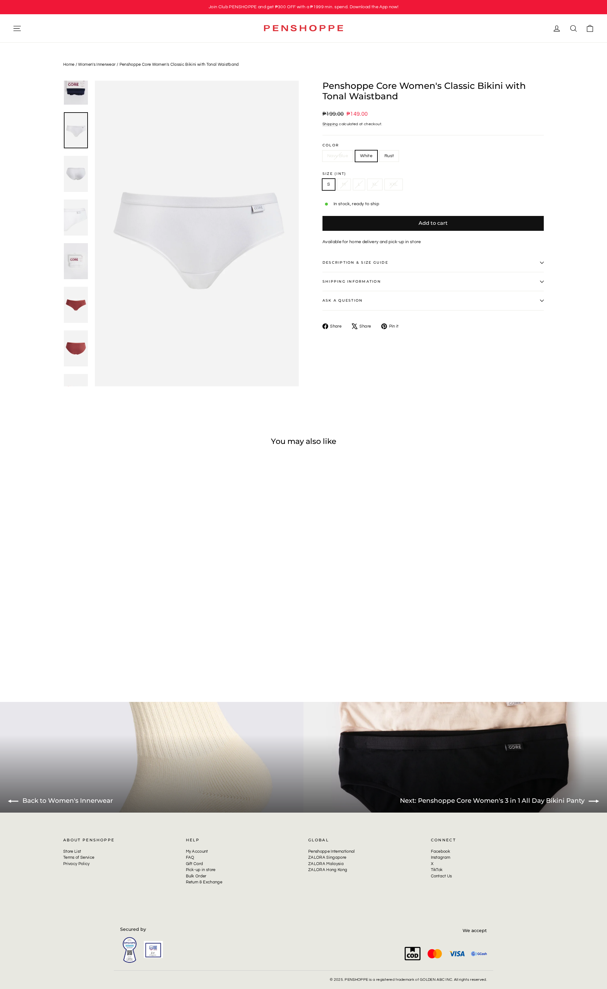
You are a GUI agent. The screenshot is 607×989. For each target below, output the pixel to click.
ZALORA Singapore (327, 857)
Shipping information (351, 281)
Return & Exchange (204, 882)
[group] (303, 7)
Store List (72, 851)
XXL (393, 184)
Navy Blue (337, 156)
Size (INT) (334, 174)
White (366, 156)
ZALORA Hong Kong (327, 870)
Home (68, 64)
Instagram (441, 857)
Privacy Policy (76, 864)
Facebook (441, 851)
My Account (197, 851)
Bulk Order (196, 876)
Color (330, 145)
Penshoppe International (331, 851)
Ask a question (342, 300)
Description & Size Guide (355, 262)
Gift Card (194, 864)
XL (374, 184)
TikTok (437, 870)
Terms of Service (78, 857)
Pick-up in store (201, 870)
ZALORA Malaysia (326, 864)
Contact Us (441, 876)
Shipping (330, 124)
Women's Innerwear (96, 64)
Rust (389, 156)
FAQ (190, 857)
